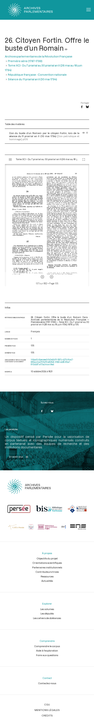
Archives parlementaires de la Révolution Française (38, 56)
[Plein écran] (83, 159)
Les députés (47, 613)
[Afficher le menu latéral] (10, 159)
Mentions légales (47, 710)
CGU (47, 704)
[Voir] (66, 48)
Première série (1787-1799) (25, 61)
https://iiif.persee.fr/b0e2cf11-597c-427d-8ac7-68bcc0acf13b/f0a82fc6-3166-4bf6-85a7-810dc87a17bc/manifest (52, 362)
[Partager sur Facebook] (81, 107)
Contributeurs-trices (47, 571)
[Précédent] (42, 276)
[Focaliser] (87, 133)
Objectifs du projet (47, 558)
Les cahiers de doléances (47, 618)
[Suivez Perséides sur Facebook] (42, 411)
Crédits (47, 715)
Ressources (47, 576)
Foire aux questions (47, 655)
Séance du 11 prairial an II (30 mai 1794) (32, 79)
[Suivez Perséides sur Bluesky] (52, 411)
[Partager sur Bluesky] (87, 107)
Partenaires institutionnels (47, 567)
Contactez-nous (47, 683)
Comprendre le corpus (47, 646)
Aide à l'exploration (47, 650)
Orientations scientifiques (47, 562)
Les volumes (47, 609)
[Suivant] (51, 276)
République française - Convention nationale (37, 74)
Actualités (47, 580)
